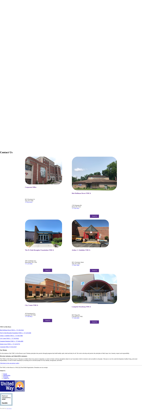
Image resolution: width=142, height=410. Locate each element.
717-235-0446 (28, 264)
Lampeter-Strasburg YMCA (81, 307)
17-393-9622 (29, 316)
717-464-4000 (75, 318)
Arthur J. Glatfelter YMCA (81, 250)
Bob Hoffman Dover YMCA (81, 193)
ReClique (9, 408)
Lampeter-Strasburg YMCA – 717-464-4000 (11, 341)
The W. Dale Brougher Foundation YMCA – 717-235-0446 (15, 333)
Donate (5, 374)
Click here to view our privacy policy (9, 363)
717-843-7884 (75, 265)
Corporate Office (30, 187)
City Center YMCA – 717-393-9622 (9, 338)
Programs (5, 377)
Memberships (6, 375)
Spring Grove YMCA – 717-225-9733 (10, 344)
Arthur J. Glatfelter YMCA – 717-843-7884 (11, 335)
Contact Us (6, 378)
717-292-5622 (75, 208)
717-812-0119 (28, 202)
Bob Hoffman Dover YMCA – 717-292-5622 (12, 330)
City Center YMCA (31, 305)
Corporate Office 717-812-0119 (8, 347)
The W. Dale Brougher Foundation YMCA (39, 250)
